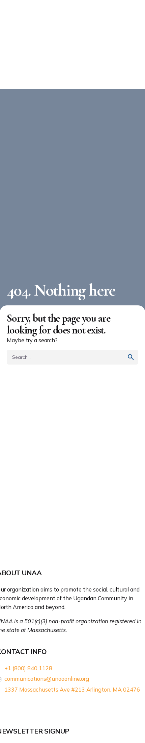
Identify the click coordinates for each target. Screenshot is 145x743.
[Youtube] (44, 706)
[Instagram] (30, 706)
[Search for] (72, 357)
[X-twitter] (16, 706)
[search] (130, 357)
